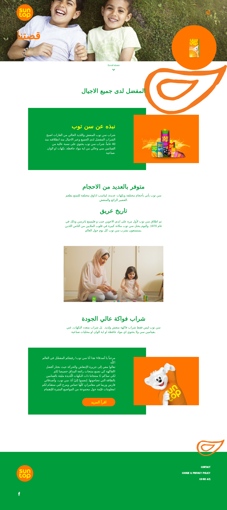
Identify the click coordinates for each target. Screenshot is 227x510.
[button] (98, 402)
